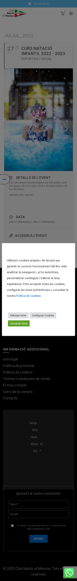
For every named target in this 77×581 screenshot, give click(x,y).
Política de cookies (28, 296)
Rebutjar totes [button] (18, 315)
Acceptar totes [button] (18, 323)
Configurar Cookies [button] (43, 315)
